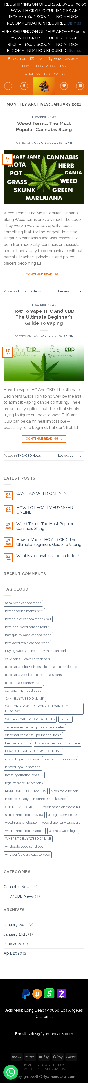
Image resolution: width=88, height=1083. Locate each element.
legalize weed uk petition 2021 (27, 783)
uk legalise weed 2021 (64, 815)
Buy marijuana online (54, 651)
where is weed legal (63, 831)
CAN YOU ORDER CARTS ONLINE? (30, 719)
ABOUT (51, 66)
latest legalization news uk (24, 775)
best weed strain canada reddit (27, 643)
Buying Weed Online (20, 651)
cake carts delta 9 (64, 667)
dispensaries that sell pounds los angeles (34, 727)
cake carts (12, 659)
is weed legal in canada (22, 759)
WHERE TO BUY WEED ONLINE (28, 838)
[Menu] (8, 86)
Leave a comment (71, 291)
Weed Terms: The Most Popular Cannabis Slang (44, 526)
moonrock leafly (17, 799)
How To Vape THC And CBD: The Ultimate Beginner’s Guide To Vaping (44, 317)
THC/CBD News (44, 117)
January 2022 (16, 924)
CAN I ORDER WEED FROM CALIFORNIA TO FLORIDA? (36, 708)
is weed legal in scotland (23, 767)
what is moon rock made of (24, 831)
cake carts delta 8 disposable (26, 667)
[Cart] (80, 86)
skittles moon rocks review (24, 815)
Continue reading (44, 274)
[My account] (24, 86)
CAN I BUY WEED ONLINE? (41, 493)
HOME (26, 66)
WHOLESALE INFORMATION (44, 73)
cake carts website (18, 675)
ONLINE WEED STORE (21, 807)
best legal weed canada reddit (27, 627)
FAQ (63, 66)
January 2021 (15, 934)
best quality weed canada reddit (28, 635)
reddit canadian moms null (62, 807)
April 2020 (13, 953)
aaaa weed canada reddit (23, 603)
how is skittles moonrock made (57, 743)
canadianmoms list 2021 (23, 690)
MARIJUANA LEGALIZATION (25, 791)
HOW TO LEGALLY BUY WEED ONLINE (44, 510)
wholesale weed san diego (24, 846)
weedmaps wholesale (21, 822)
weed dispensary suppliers (60, 822)
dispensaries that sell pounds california (33, 735)
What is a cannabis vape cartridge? (48, 555)
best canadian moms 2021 (24, 611)
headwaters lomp (18, 743)
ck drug (65, 719)
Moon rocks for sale (65, 791)
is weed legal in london (60, 759)
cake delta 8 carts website (23, 683)
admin (69, 142)
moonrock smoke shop (49, 799)
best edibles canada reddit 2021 (28, 619)
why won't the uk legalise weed (27, 854)
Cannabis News (18, 886)
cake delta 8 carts (49, 675)
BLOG (39, 66)
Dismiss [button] (74, 23)
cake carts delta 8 (37, 659)
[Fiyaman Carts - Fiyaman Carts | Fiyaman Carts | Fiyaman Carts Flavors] (44, 86)
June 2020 (13, 943)
